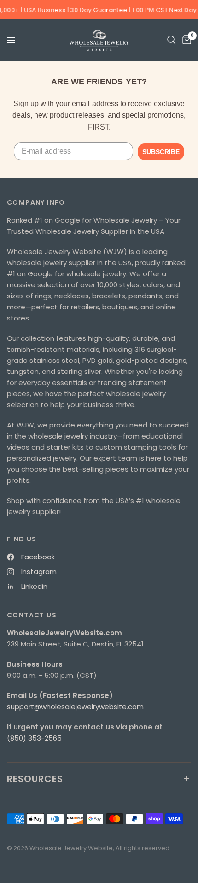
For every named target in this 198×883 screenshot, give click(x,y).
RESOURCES (35, 778)
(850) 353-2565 (34, 738)
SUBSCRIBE (161, 151)
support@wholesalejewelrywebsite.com (75, 706)
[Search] (171, 40)
